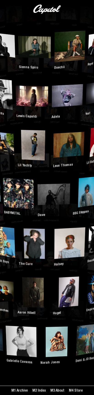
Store (78, 391)
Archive (22, 391)
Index (41, 391)
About (59, 391)
